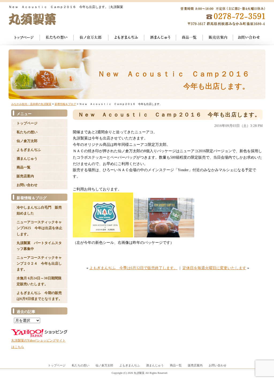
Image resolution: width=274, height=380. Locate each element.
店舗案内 (218, 38)
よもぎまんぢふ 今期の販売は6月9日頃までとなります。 (39, 296)
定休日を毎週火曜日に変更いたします (214, 268)
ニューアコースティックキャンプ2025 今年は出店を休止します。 (39, 228)
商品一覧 (189, 38)
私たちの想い (57, 38)
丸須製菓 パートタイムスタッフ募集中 (39, 246)
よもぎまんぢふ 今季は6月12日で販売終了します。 (133, 268)
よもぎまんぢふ (126, 38)
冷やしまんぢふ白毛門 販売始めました (39, 210)
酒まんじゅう (160, 38)
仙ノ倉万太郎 (91, 38)
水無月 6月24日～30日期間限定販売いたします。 (39, 281)
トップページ (24, 38)
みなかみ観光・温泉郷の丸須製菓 (31, 104)
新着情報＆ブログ (65, 104)
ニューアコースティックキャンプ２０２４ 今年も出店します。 (39, 263)
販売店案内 (25, 176)
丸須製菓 (139, 372)
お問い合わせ (249, 38)
